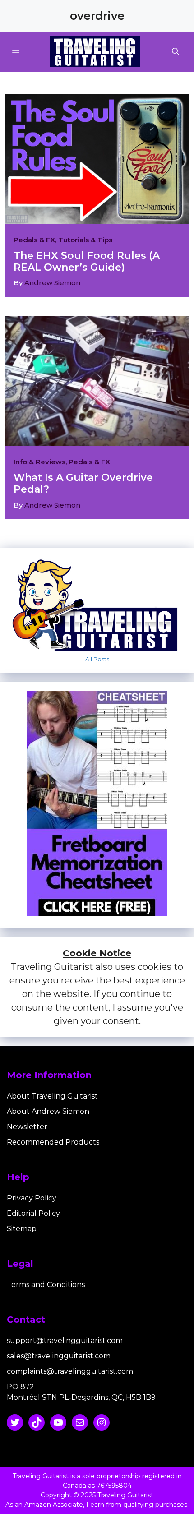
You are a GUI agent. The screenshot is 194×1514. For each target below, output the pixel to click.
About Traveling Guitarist (52, 1096)
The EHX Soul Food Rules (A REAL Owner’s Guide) (87, 261)
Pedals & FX (34, 239)
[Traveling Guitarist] (95, 52)
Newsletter (27, 1126)
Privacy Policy (31, 1198)
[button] (186, 52)
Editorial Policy (33, 1213)
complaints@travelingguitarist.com (70, 1371)
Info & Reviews (39, 461)
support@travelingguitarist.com (65, 1340)
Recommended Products (53, 1142)
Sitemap (22, 1228)
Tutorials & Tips (85, 239)
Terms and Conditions (46, 1284)
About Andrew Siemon (48, 1111)
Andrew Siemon (52, 282)
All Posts (97, 659)
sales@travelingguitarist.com (59, 1356)
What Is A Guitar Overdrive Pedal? (83, 483)
